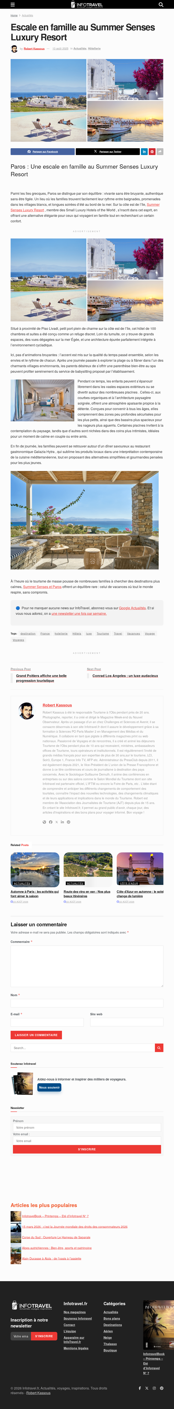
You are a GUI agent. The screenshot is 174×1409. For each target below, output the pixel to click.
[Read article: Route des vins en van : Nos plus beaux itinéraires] (88, 869)
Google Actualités (132, 607)
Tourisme (103, 633)
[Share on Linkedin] (144, 151)
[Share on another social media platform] (160, 151)
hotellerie (61, 633)
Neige (108, 1337)
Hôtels (77, 633)
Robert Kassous (34, 48)
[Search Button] (161, 4)
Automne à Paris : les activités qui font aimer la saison (35, 893)
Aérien (108, 1331)
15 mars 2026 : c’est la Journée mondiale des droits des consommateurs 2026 (75, 1226)
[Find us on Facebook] (140, 1388)
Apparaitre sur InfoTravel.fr (74, 1339)
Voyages (18, 640)
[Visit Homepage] (87, 4)
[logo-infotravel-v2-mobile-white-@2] (32, 1305)
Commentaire (22, 941)
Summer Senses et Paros (42, 586)
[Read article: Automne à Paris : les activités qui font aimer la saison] (35, 869)
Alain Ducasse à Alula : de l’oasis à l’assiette (51, 1258)
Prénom (18, 1121)
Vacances (133, 633)
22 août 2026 (73, 901)
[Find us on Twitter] (147, 1388)
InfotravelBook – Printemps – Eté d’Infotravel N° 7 (55, 1216)
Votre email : (21, 1134)
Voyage (150, 633)
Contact (69, 1325)
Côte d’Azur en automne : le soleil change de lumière (140, 893)
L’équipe (70, 1331)
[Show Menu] (13, 4)
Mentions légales (76, 1348)
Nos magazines (75, 1312)
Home (14, 15)
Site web (96, 1014)
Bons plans (112, 1318)
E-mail (16, 1014)
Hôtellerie (94, 48)
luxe (89, 633)
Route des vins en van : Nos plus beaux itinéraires (87, 893)
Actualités (27, 15)
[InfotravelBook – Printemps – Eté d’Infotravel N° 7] (153, 1325)
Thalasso (110, 1344)
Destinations (113, 1325)
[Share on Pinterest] (152, 151)
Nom (15, 995)
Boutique (110, 1350)
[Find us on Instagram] (154, 1388)
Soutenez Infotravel (78, 1318)
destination (28, 633)
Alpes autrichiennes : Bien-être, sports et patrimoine (57, 1247)
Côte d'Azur (129, 883)
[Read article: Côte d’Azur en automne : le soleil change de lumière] (141, 869)
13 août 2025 (60, 48)
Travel (118, 633)
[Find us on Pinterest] (161, 1388)
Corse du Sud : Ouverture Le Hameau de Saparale (56, 1237)
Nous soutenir (49, 1087)
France (45, 633)
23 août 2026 (20, 901)
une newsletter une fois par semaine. (79, 613)
